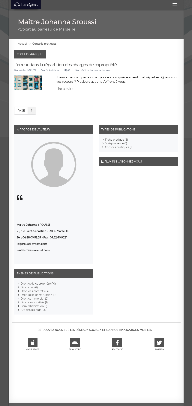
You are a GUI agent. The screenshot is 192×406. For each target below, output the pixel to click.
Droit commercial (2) (34, 298)
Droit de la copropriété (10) (38, 283)
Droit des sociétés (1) (34, 302)
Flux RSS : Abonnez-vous (123, 161)
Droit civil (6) (29, 287)
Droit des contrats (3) (35, 291)
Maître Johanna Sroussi (96, 70)
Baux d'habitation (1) (34, 306)
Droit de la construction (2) (38, 295)
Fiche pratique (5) (116, 139)
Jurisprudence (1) (116, 143)
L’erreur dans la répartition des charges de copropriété (65, 64)
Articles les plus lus (33, 310)
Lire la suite (64, 89)
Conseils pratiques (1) (119, 147)
